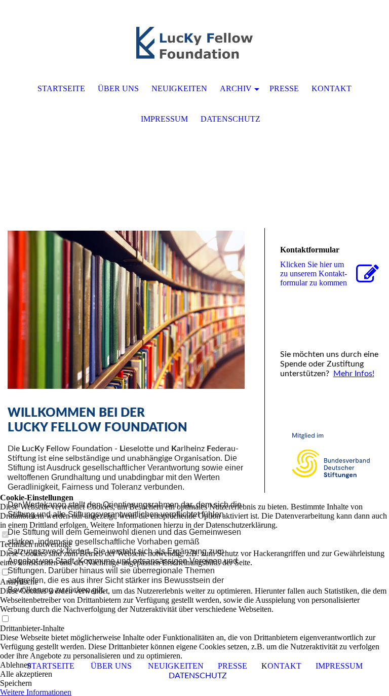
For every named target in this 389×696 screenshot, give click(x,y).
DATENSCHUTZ (230, 119)
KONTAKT (332, 88)
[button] (194, 665)
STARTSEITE (61, 88)
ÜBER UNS (118, 88)
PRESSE (284, 88)
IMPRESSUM (164, 119)
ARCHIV (236, 88)
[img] (194, 43)
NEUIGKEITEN (179, 88)
